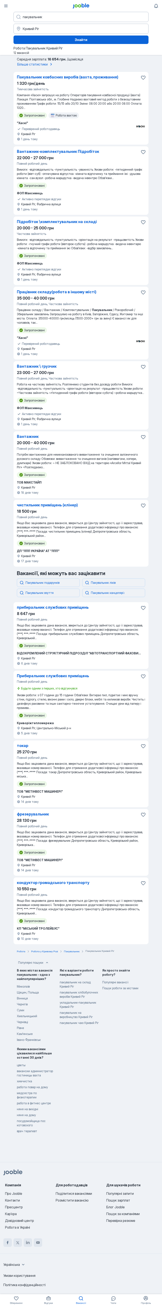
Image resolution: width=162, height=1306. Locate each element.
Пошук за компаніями (123, 1214)
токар (22, 745)
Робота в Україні (17, 1227)
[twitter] (18, 1242)
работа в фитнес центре (34, 1103)
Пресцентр (14, 1207)
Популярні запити (120, 1193)
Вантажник (28, 436)
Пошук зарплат (118, 1200)
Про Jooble (13, 1193)
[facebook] (7, 1242)
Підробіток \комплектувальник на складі (57, 221)
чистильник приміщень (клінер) (47, 505)
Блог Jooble (115, 1207)
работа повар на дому (32, 1087)
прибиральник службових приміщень (53, 607)
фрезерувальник (33, 814)
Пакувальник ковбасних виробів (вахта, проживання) (67, 77)
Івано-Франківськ (29, 1040)
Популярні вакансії (115, 982)
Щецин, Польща (28, 992)
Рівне (20, 1028)
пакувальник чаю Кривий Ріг (79, 1023)
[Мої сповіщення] (156, 6)
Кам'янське (25, 1034)
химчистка (24, 1081)
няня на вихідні (27, 1109)
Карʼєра (11, 1214)
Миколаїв (23, 986)
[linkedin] (28, 1242)
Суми (20, 1010)
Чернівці (22, 1022)
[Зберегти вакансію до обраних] (143, 77)
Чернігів (22, 1004)
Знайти (81, 40)
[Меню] (6, 6)
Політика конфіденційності (24, 1285)
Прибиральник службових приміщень (53, 676)
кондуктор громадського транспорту (53, 882)
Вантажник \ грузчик (37, 366)
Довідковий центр (19, 1220)
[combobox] (14, 1264)
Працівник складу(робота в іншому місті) (56, 292)
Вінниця (22, 998)
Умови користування (19, 1275)
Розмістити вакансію (72, 1200)
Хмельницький (27, 1016)
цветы (21, 1065)
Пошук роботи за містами (120, 988)
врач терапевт (27, 1131)
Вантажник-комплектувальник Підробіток (58, 151)
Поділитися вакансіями (74, 1193)
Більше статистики (32, 64)
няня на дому (26, 1115)
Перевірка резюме (120, 1220)
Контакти (12, 1200)
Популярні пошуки (30, 962)
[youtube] (38, 1242)
